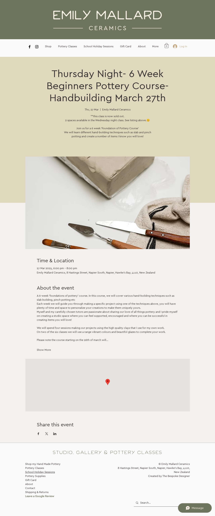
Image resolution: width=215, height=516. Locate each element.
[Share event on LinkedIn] (54, 433)
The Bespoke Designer (176, 476)
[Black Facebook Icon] (29, 47)
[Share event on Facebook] (38, 433)
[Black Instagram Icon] (37, 47)
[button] (166, 45)
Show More (44, 349)
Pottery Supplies (35, 476)
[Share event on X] (46, 433)
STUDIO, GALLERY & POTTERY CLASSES (107, 452)
